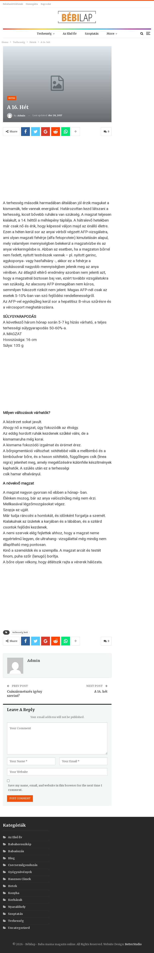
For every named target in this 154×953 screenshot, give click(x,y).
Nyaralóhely (16, 907)
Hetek (11, 98)
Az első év (70, 33)
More (110, 33)
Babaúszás (16, 851)
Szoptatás (91, 33)
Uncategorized (19, 928)
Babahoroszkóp (19, 844)
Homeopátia (32, 4)
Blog (11, 858)
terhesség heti (20, 632)
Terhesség (44, 33)
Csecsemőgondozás (22, 865)
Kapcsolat (46, 4)
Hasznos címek (19, 879)
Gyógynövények (20, 872)
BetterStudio (133, 944)
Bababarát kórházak (13, 4)
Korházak (15, 900)
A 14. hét (100, 691)
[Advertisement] (57, 170)
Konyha (13, 893)
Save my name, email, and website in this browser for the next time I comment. (55, 788)
